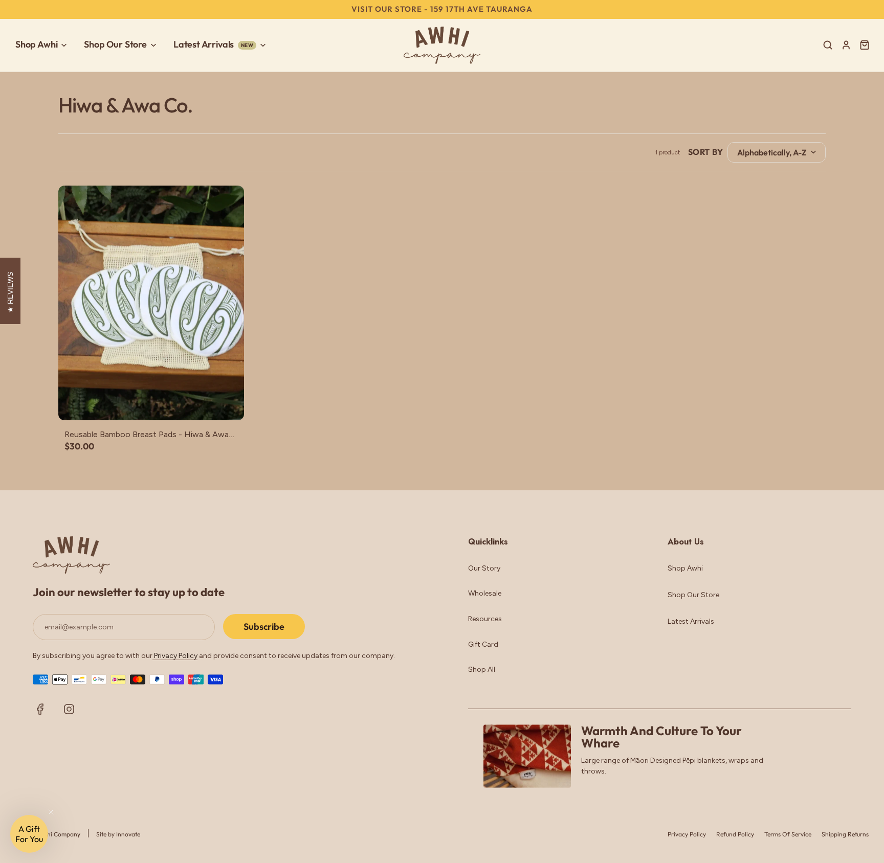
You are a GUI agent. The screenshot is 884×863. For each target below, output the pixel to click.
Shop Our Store (693, 595)
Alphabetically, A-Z (772, 152)
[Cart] (865, 45)
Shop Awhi (685, 568)
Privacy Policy (174, 655)
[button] (29, 834)
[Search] (828, 45)
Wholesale (484, 593)
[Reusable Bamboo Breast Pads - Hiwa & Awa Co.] (151, 303)
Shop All (481, 669)
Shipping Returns (845, 834)
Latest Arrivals (691, 621)
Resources (485, 619)
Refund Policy (735, 834)
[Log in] (846, 45)
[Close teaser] (51, 812)
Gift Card (483, 644)
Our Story (484, 568)
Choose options (151, 401)
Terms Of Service (787, 834)
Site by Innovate (118, 834)
